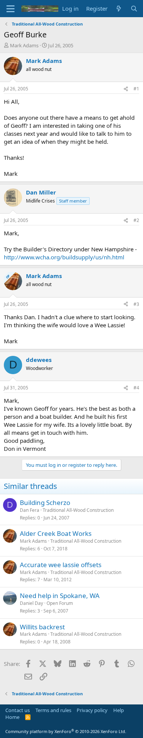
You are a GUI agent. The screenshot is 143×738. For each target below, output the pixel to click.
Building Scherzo (45, 502)
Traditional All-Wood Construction (78, 510)
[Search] (134, 9)
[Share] (126, 89)
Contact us (17, 710)
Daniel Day (31, 603)
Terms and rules (53, 710)
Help (118, 710)
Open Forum (60, 603)
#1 (136, 88)
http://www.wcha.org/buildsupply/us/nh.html (64, 257)
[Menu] (10, 8)
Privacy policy (92, 710)
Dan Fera (29, 510)
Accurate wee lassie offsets (60, 564)
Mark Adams (24, 45)
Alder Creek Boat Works (56, 533)
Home (12, 717)
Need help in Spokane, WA (60, 595)
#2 (136, 220)
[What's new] (118, 9)
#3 (136, 304)
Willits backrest (42, 626)
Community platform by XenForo (65, 731)
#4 (136, 387)
